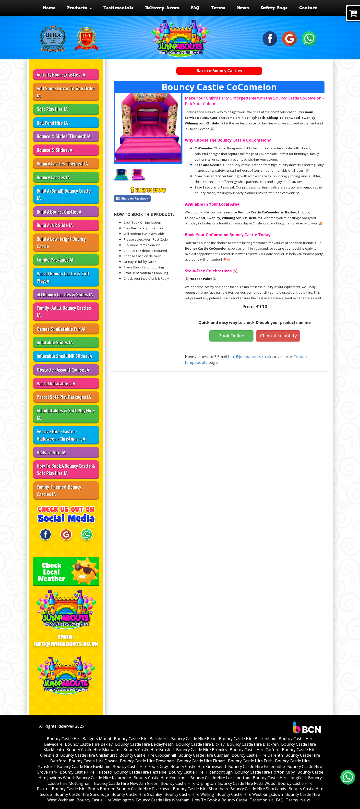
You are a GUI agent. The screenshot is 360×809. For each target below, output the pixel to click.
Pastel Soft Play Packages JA (64, 397)
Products (78, 8)
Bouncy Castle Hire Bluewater (93, 749)
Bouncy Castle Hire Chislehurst (88, 755)
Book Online (231, 336)
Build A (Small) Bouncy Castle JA (64, 194)
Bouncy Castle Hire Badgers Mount (79, 738)
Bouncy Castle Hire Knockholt (160, 777)
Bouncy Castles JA (53, 177)
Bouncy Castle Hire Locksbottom (220, 777)
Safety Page (274, 8)
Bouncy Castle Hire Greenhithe (256, 766)
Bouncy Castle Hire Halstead (86, 772)
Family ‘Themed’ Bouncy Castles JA (59, 491)
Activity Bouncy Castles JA (61, 74)
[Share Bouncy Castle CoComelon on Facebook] (148, 198)
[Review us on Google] (289, 38)
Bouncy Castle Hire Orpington (188, 783)
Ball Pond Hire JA (52, 123)
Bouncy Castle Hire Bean (193, 738)
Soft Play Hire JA (52, 109)
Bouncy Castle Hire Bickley (200, 744)
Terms (218, 8)
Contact (308, 8)
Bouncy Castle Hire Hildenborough (201, 772)
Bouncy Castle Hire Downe (93, 761)
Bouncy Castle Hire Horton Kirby (265, 772)
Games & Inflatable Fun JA (61, 329)
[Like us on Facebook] (270, 38)
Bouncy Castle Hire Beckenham (247, 738)
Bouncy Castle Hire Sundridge (81, 794)
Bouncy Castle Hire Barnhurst (141, 738)
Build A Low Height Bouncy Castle (61, 243)
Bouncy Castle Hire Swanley (136, 794)
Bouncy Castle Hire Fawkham (83, 766)
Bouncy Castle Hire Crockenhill (148, 755)
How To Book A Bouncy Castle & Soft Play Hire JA (66, 470)
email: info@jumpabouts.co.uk (66, 640)
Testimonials (118, 8)
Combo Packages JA (55, 259)
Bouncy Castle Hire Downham (147, 761)
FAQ (195, 8)
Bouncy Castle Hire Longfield (279, 777)
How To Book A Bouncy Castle (219, 800)
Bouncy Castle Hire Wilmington (105, 800)
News (243, 8)
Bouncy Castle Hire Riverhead (143, 788)
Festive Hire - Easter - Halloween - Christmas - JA (61, 435)
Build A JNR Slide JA (55, 225)
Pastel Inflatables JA (56, 383)
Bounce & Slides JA (54, 150)
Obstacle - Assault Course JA (63, 369)
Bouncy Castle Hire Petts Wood (246, 783)
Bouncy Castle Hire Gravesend (198, 766)
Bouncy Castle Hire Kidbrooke (103, 777)
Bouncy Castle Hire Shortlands (258, 788)
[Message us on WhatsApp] (309, 38)
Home (49, 8)
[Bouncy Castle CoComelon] (148, 127)
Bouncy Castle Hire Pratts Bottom (83, 788)
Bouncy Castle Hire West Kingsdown (249, 794)
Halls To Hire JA (51, 452)
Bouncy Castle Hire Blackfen (253, 744)
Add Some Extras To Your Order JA (66, 92)
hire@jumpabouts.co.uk (249, 356)
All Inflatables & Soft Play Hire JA (65, 414)
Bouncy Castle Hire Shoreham (200, 788)
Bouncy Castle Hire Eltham (201, 761)
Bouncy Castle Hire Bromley (201, 749)
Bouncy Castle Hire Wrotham (162, 800)
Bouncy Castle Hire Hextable (140, 772)
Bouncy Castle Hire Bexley (89, 744)
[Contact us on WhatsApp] (347, 777)
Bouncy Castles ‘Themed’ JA (62, 163)
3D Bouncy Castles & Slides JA (65, 294)
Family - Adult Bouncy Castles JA (64, 312)
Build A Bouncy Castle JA (59, 212)
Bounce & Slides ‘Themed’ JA (63, 136)
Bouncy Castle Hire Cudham (203, 755)
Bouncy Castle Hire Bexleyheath (144, 744)
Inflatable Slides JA (55, 342)
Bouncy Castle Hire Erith (250, 761)
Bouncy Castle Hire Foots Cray (140, 766)
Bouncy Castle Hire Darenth (257, 755)
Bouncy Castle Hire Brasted (148, 749)
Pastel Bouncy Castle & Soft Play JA (63, 277)
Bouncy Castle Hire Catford (254, 749)
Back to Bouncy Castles (219, 70)
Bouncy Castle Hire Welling (189, 794)
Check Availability (278, 336)
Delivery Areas (162, 8)
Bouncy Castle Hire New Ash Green (126, 783)
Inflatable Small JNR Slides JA (64, 356)
